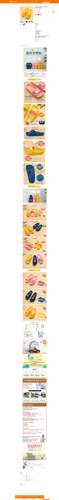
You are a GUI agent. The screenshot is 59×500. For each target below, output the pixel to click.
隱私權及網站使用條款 (25, 499)
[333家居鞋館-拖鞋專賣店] (13, 2)
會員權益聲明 (34, 499)
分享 (36, 41)
